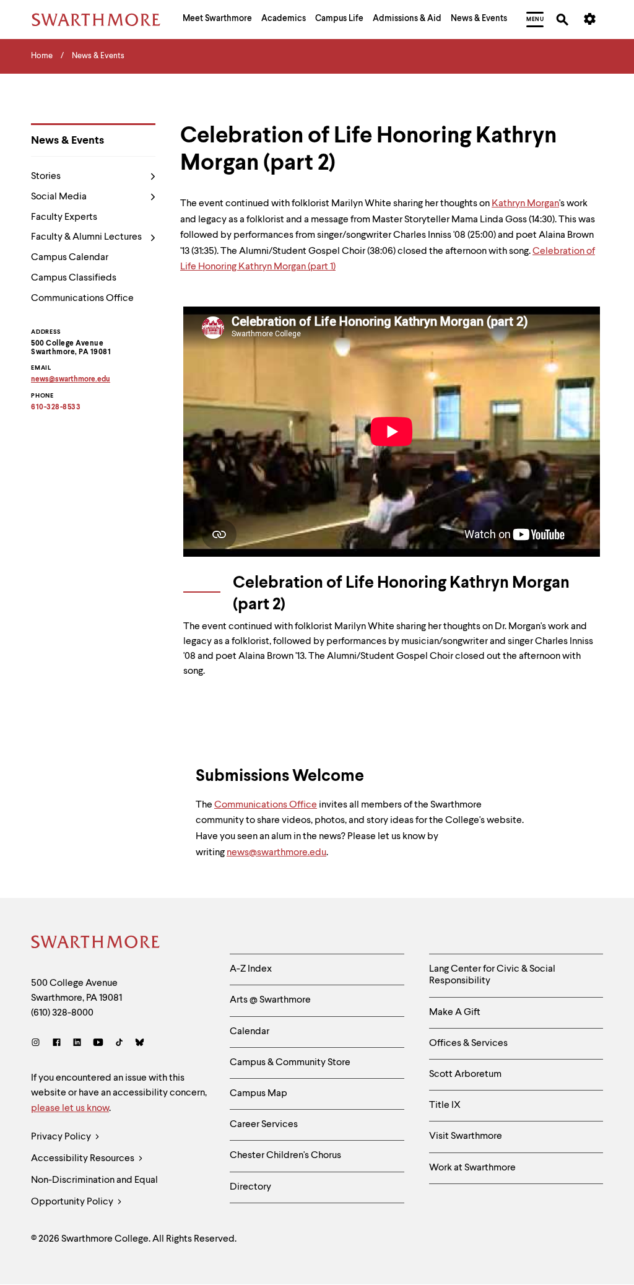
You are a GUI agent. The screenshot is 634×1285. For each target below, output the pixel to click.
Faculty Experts (64, 217)
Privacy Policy (62, 1137)
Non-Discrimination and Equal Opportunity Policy (94, 1191)
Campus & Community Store (290, 1063)
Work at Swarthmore (472, 1168)
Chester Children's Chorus (285, 1156)
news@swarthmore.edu (276, 853)
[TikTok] (119, 1044)
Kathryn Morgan (525, 204)
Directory (250, 1187)
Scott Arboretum (465, 1074)
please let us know (70, 1108)
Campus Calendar (69, 258)
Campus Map (258, 1094)
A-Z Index (251, 969)
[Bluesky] (139, 1044)
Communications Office (82, 298)
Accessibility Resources (83, 1159)
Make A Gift (454, 1012)
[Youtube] (98, 1044)
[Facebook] (56, 1044)
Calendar (249, 1032)
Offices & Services (468, 1043)
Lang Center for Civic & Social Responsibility (492, 975)
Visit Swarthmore (465, 1136)
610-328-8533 (55, 407)
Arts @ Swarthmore (270, 1000)
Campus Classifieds (73, 278)
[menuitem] (217, 20)
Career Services (264, 1125)
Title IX (445, 1105)
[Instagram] (38, 1044)
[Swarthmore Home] (96, 943)
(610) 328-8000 (62, 1013)
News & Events (67, 140)
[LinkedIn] (77, 1044)
